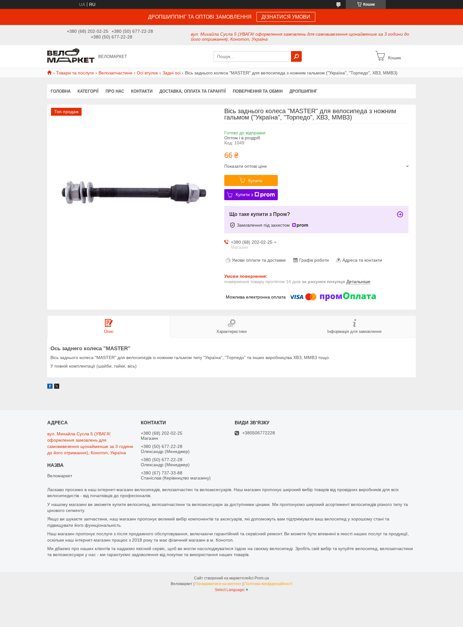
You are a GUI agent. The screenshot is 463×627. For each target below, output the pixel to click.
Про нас (115, 91)
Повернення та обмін (258, 91)
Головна (61, 91)
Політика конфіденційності (268, 584)
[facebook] (50, 387)
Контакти (141, 91)
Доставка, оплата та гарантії (192, 91)
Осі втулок (147, 72)
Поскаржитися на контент (218, 584)
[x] (56, 387)
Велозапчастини (115, 72)
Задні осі (171, 72)
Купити (255, 180)
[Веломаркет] (70, 56)
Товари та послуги (75, 72)
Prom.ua (261, 578)
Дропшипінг (303, 91)
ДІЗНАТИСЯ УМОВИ (285, 17)
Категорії (88, 91)
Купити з (244, 194)
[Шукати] (296, 56)
